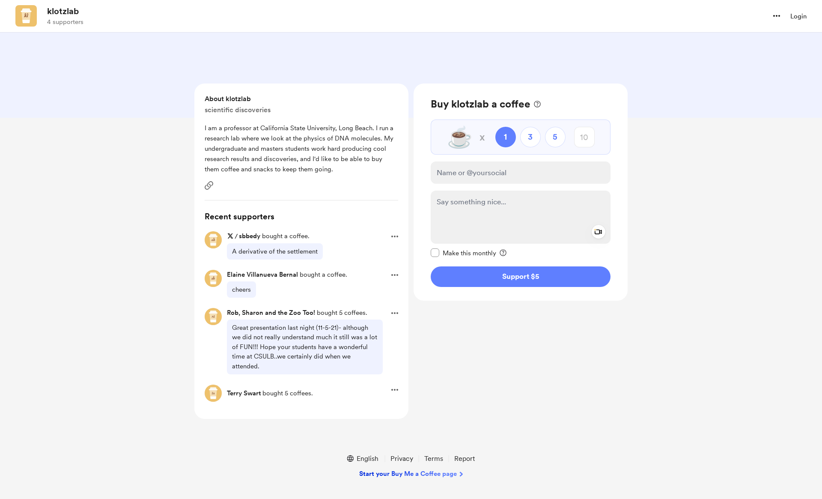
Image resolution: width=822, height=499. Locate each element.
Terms (433, 458)
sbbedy (249, 236)
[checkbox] (463, 252)
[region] (521, 192)
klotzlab (63, 11)
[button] (776, 16)
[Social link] (209, 185)
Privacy (401, 458)
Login (798, 16)
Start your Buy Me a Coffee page (408, 474)
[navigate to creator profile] (26, 16)
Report (464, 458)
